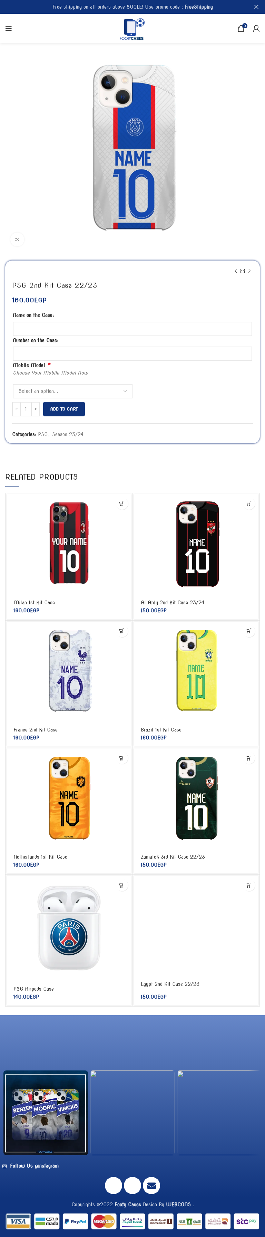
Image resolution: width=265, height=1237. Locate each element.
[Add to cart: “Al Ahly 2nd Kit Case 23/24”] (249, 504)
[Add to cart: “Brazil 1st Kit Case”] (249, 631)
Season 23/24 (68, 434)
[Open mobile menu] (9, 28)
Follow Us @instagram (33, 1166)
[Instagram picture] (45, 1112)
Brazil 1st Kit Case (161, 730)
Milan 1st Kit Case (34, 602)
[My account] (256, 28)
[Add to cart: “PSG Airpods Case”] (122, 885)
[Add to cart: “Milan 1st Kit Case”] (122, 504)
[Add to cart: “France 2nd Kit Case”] (122, 631)
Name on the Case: (33, 315)
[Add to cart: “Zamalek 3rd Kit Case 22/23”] (249, 758)
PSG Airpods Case (33, 989)
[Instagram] (132, 1185)
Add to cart (64, 409)
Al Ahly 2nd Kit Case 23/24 (172, 602)
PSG (43, 434)
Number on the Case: (35, 340)
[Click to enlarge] (17, 239)
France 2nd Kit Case (35, 730)
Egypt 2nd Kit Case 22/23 (170, 984)
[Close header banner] (256, 7)
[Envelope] (151, 1185)
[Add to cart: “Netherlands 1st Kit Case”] (122, 758)
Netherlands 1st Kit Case (40, 857)
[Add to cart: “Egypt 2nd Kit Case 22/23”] (249, 885)
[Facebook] (113, 1185)
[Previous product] (235, 270)
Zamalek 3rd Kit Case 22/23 (173, 857)
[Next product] (249, 270)
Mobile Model (31, 365)
